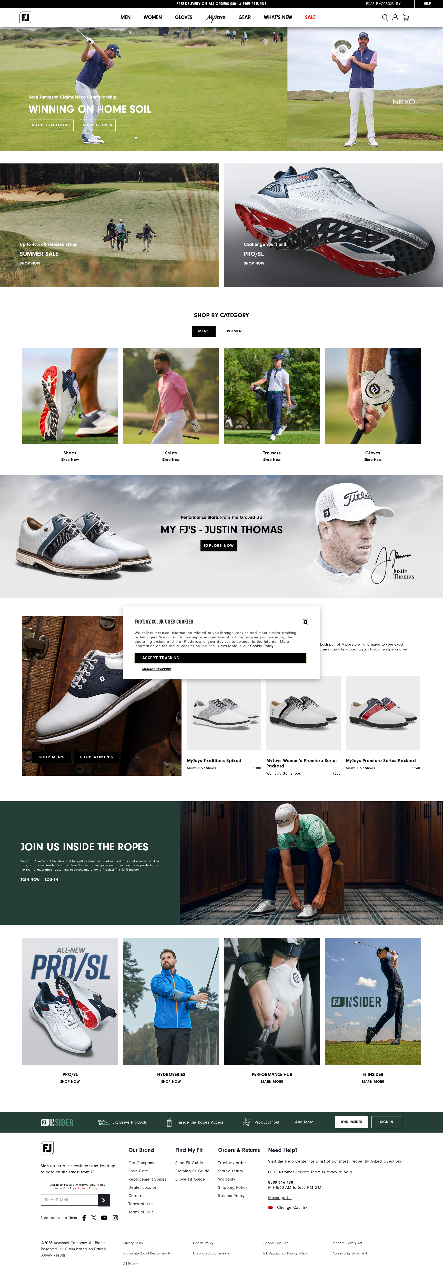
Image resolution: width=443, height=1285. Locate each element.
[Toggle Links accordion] (147, 1150)
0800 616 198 (280, 1182)
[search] (385, 17)
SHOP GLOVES (97, 125)
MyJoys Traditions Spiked (214, 760)
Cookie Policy (262, 646)
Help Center (296, 1161)
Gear (244, 17)
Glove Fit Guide (190, 1179)
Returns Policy (231, 1195)
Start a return (230, 1171)
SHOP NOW (30, 263)
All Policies (131, 1264)
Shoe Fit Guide (189, 1163)
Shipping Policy (232, 1187)
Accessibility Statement (350, 1253)
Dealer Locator (142, 1187)
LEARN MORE (272, 1082)
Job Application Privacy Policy (285, 1253)
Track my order (232, 1163)
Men (125, 17)
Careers (135, 1195)
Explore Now (219, 545)
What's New (278, 17)
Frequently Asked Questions (375, 1161)
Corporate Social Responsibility (147, 1253)
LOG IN (51, 879)
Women (153, 17)
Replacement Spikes (147, 1179)
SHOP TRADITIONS (51, 125)
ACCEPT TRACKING (160, 658)
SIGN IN (386, 1122)
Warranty (226, 1179)
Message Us (279, 1197)
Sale (310, 17)
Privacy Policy (87, 1188)
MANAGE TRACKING (157, 669)
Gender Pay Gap (275, 1243)
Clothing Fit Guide (192, 1171)
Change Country (292, 1207)
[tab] (406, 17)
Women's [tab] (236, 331)
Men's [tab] (203, 331)
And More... (306, 1122)
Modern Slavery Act (347, 1243)
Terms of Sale (141, 1212)
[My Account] (395, 17)
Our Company (141, 1163)
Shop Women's (96, 757)
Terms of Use (140, 1204)
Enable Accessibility (383, 4)
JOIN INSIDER (351, 1122)
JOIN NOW (30, 879)
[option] (221, 723)
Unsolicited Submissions (211, 1253)
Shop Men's (52, 757)
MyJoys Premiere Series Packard (381, 760)
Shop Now (70, 460)
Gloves (183, 17)
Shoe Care (138, 1171)
